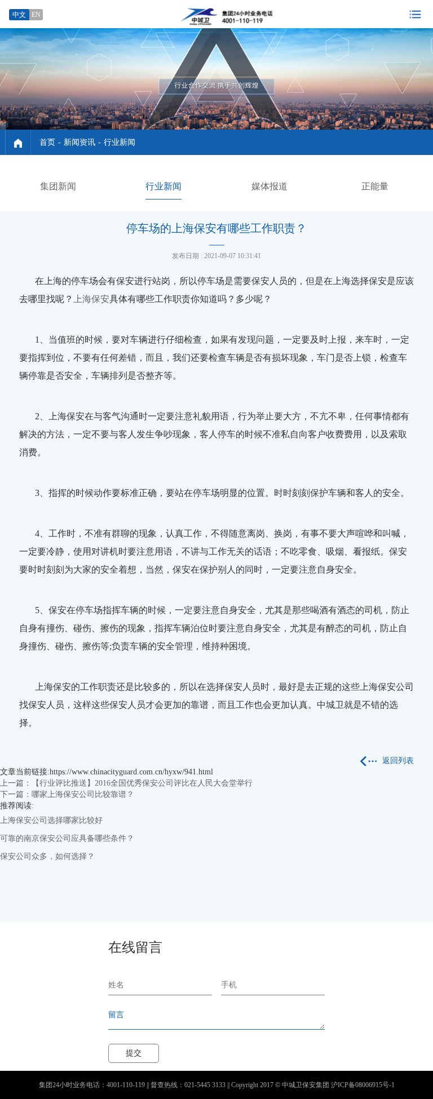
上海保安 (91, 299)
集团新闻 (58, 186)
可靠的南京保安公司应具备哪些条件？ (67, 838)
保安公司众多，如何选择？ (47, 856)
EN (36, 15)
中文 (19, 15)
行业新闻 (119, 142)
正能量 (374, 186)
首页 (47, 142)
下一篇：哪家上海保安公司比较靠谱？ (67, 794)
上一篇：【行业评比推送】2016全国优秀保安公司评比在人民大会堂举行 (126, 783)
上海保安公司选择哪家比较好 (51, 820)
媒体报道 (269, 186)
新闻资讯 (79, 142)
